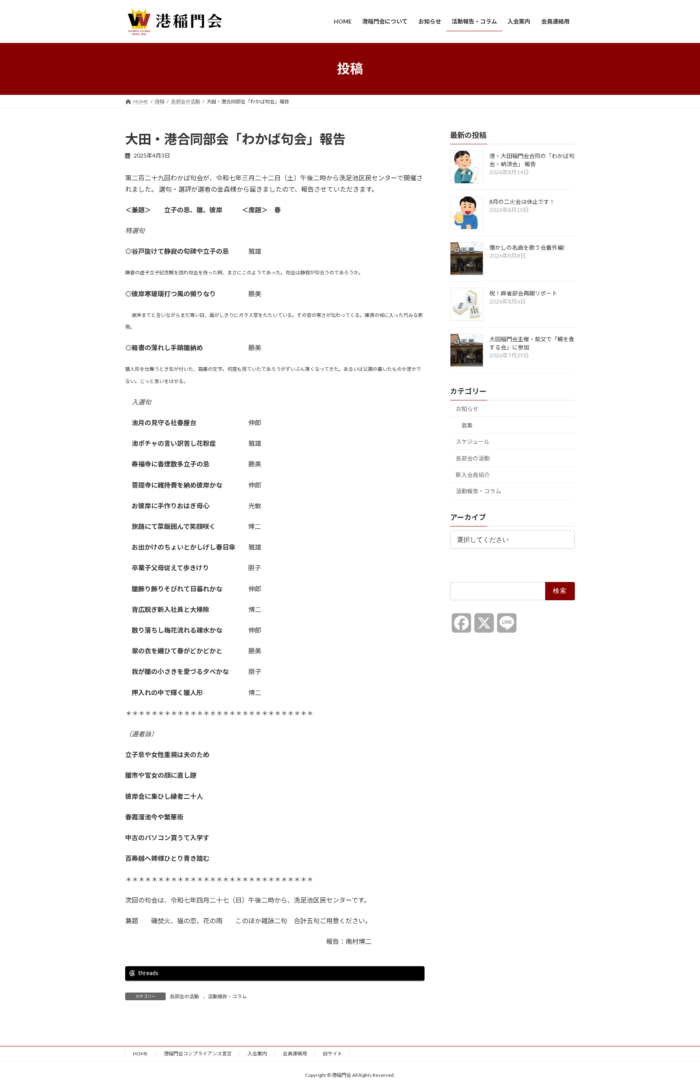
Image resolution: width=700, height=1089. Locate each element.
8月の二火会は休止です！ (522, 201)
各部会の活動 (184, 996)
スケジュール (472, 441)
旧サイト (332, 1053)
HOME (140, 1053)
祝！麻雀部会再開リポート (523, 293)
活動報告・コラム (227, 996)
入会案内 (257, 1053)
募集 (467, 424)
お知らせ (467, 408)
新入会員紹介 (473, 474)
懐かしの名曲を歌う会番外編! (527, 247)
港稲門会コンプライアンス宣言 (198, 1053)
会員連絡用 (295, 1053)
